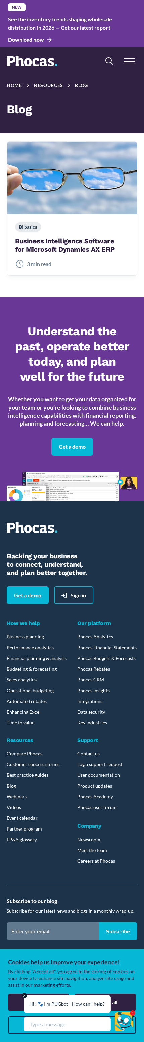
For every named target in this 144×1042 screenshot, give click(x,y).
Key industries (92, 722)
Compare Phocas (24, 753)
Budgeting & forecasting (32, 669)
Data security (91, 712)
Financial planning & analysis (37, 658)
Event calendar (22, 818)
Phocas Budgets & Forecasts (106, 658)
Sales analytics (22, 679)
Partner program (24, 829)
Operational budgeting (30, 690)
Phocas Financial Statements (107, 647)
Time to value (20, 722)
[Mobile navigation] (129, 61)
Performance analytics (30, 647)
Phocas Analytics (95, 637)
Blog (81, 85)
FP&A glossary (22, 839)
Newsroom (88, 839)
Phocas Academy (95, 796)
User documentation (98, 775)
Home (14, 85)
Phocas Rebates (93, 669)
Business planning (25, 637)
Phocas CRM (90, 679)
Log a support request (99, 764)
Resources (48, 85)
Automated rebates (27, 701)
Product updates (94, 786)
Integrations (89, 701)
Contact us (88, 753)
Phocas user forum (97, 807)
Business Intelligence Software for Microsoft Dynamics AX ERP (65, 245)
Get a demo (72, 446)
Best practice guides (27, 775)
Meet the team (92, 850)
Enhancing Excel (24, 712)
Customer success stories (33, 764)
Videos (14, 807)
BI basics (28, 227)
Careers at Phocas (96, 861)
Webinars (17, 796)
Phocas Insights (93, 690)
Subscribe (118, 931)
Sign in (78, 595)
